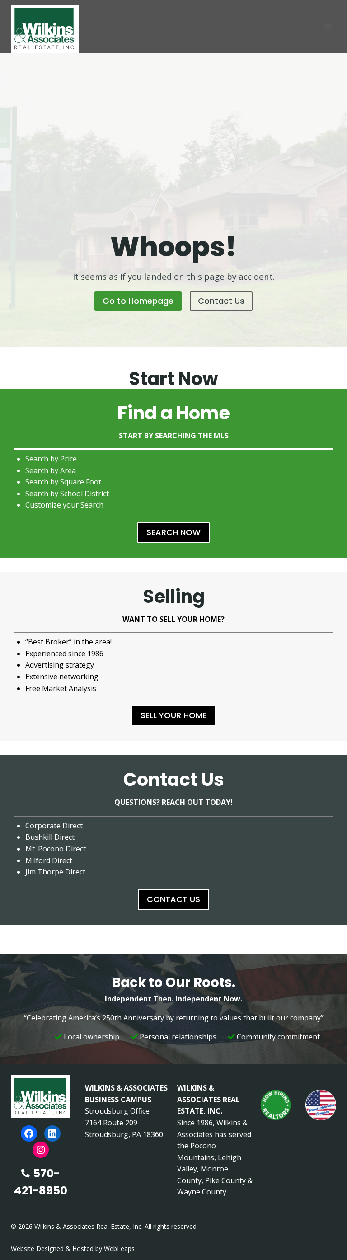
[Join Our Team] (275, 1105)
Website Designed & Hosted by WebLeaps (73, 1248)
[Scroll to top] (325, 1234)
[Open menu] (327, 26)
